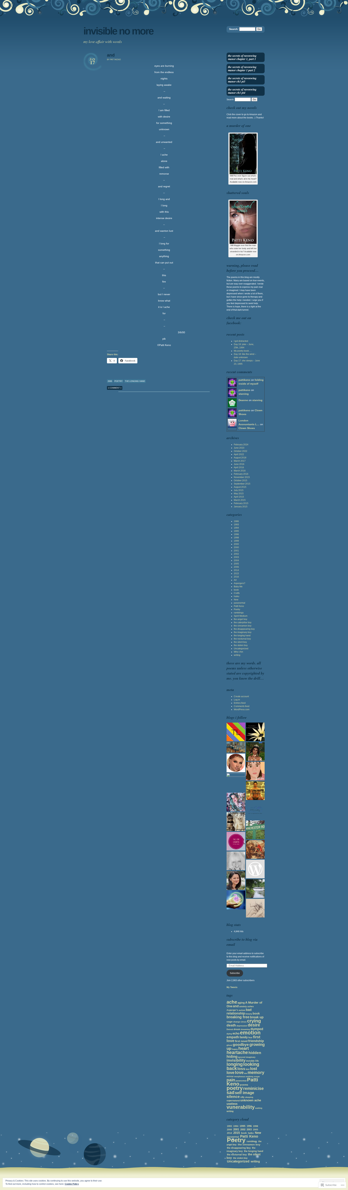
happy (235, 1049)
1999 (236, 541)
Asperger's (232, 1010)
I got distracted (241, 341)
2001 (236, 550)
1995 (236, 531)
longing (235, 1064)
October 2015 (240, 480)
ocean (257, 1076)
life (257, 1060)
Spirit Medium (240, 616)
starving (244, 393)
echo (236, 1033)
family (244, 1037)
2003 (236, 557)
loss (241, 1069)
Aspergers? (239, 583)
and (111, 55)
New (236, 599)
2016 (236, 577)
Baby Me (238, 586)
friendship (256, 1041)
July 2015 (238, 490)
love (239, 1072)
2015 (236, 573)
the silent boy (240, 642)
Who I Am (238, 652)
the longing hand (135, 381)
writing (237, 655)
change (236, 1022)
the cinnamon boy (242, 625)
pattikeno (244, 379)
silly (242, 1097)
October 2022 (240, 451)
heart (243, 1048)
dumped (256, 1029)
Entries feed (240, 703)
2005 (236, 563)
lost (248, 1069)
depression (242, 1026)
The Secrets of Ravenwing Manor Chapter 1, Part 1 (242, 57)
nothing (249, 1076)
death (231, 1025)
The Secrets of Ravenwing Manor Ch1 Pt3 (242, 79)
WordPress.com (241, 709)
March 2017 (240, 461)
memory (256, 1072)
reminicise (253, 1088)
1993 (236, 524)
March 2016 (240, 470)
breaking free (238, 1017)
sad (230, 1092)
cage (230, 1021)
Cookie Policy (72, 1184)
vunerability (241, 1107)
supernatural (233, 1100)
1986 (236, 521)
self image (244, 1092)
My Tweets (232, 987)
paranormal (239, 603)
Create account (241, 696)
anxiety (243, 1006)
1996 (236, 534)
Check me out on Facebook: (239, 320)
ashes (250, 1006)
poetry (235, 1088)
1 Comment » (114, 388)
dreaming (245, 1029)
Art (235, 580)
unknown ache (250, 1100)
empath (233, 1037)
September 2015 (242, 483)
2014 (236, 570)
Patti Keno (239, 606)
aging (241, 1002)
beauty (249, 1014)
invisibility (236, 1060)
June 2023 (239, 448)
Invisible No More (118, 31)
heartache (237, 1052)
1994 (236, 528)
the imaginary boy (242, 632)
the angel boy (240, 619)
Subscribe (235, 973)
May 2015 (239, 493)
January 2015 (240, 506)
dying (229, 1034)
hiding (232, 1057)
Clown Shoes (247, 428)
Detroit (230, 1029)
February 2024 (241, 444)
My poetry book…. (243, 351)
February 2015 (241, 503)
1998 (236, 537)
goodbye (241, 1044)
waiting (258, 1108)
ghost (229, 1045)
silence (233, 1096)
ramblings (239, 612)
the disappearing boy (244, 629)
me (245, 1073)
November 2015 (242, 477)
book (236, 590)
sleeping (249, 1097)
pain (231, 1080)
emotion (250, 1033)
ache (232, 1002)
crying (254, 1020)
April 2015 (239, 497)
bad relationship (239, 1011)
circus (243, 1022)
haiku (236, 596)
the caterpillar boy (242, 622)
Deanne (243, 400)
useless (232, 1104)
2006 (236, 567)
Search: (234, 29)
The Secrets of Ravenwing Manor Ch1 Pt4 (242, 91)
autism (242, 1010)
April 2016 (239, 467)
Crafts (237, 593)
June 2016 (239, 464)
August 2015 (240, 487)
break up (257, 1017)
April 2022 (239, 454)
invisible (250, 1061)
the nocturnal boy (242, 639)
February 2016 (241, 474)
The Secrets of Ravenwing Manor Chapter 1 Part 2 (242, 68)
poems (244, 1084)
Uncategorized (241, 648)
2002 (236, 554)
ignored (241, 1057)
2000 (110, 381)
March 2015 (240, 500)
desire (254, 1025)
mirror (230, 1076)
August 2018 (240, 457)
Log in (237, 699)
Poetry (118, 381)
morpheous (239, 1076)
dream (237, 1029)
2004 (236, 560)
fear (250, 1037)
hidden (254, 1053)
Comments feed (241, 706)
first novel (241, 1041)
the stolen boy (241, 645)
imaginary (250, 1057)
